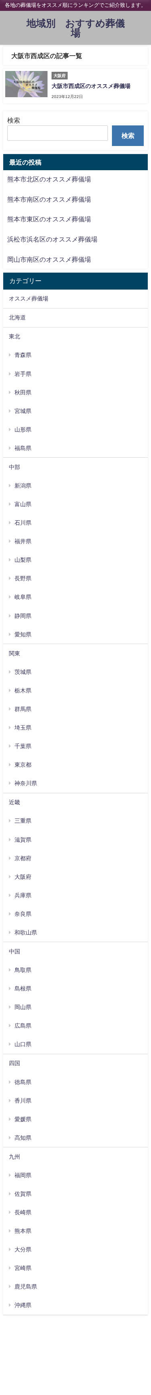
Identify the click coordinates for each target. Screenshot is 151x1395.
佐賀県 (22, 1194)
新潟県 (22, 485)
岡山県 (22, 1007)
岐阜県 (22, 597)
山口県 (22, 1044)
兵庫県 (22, 895)
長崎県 (22, 1212)
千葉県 (22, 746)
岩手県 (22, 374)
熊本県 (22, 1231)
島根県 (22, 988)
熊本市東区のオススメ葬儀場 (49, 219)
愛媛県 (22, 1119)
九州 (14, 1156)
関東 (14, 653)
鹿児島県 (25, 1286)
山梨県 (22, 560)
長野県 (22, 578)
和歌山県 (25, 932)
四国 (14, 1063)
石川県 (22, 522)
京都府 (22, 858)
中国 (14, 951)
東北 (14, 336)
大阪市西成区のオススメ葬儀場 (91, 86)
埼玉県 (22, 727)
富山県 (22, 504)
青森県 (22, 355)
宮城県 (22, 411)
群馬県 (22, 709)
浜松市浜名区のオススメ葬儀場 (52, 239)
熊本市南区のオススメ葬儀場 (49, 199)
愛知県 (22, 634)
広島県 (22, 1025)
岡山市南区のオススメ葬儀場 (49, 259)
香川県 (22, 1100)
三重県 (22, 821)
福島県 (22, 448)
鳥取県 (22, 970)
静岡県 (22, 616)
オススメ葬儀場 (28, 298)
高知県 (22, 1138)
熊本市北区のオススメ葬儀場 (49, 179)
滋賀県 (22, 839)
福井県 (22, 541)
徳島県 (22, 1082)
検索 (13, 120)
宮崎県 (22, 1268)
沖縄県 (22, 1305)
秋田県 (22, 392)
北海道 (17, 317)
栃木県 (22, 690)
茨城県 (22, 672)
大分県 (22, 1249)
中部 (14, 467)
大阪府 (22, 877)
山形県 (22, 429)
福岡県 (22, 1175)
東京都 (22, 764)
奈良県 (22, 914)
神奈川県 (25, 783)
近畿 (14, 802)
